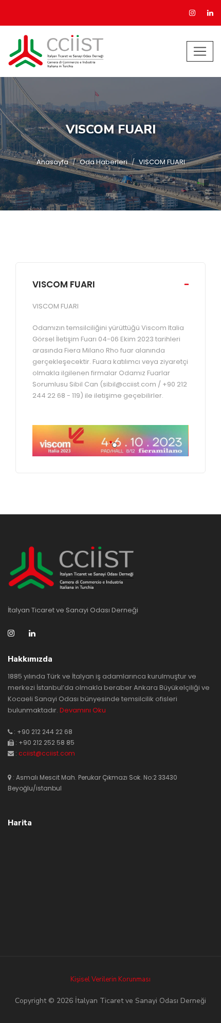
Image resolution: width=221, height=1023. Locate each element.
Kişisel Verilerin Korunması (110, 979)
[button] (110, 442)
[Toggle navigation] (200, 51)
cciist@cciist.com (47, 753)
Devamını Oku (83, 710)
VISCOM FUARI (63, 284)
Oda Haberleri (103, 162)
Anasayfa (52, 162)
